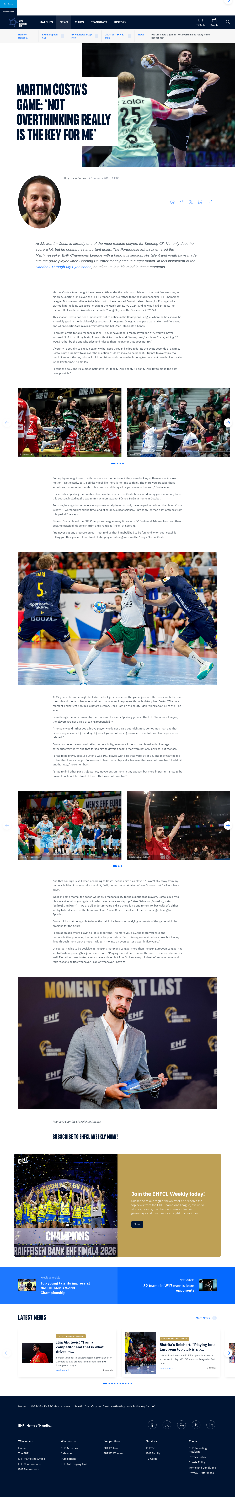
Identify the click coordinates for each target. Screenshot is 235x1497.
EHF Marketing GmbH (31, 1458)
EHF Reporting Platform (198, 1449)
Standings (99, 22)
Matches (46, 22)
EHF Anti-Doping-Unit (74, 1464)
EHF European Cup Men (81, 36)
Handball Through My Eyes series (63, 267)
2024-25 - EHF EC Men (114, 36)
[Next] (228, 422)
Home (22, 1406)
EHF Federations (28, 1469)
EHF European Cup (50, 36)
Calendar (66, 1453)
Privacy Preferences (201, 1472)
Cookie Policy (197, 1462)
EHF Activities (69, 1448)
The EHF (23, 1453)
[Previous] (7, 422)
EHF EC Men (111, 1448)
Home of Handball (23, 36)
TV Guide (151, 1458)
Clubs (79, 22)
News (64, 22)
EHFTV (150, 1448)
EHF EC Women (113, 1453)
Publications (68, 1458)
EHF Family (153, 1453)
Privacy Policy (197, 1457)
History (120, 22)
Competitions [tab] (8, 11)
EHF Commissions (29, 1464)
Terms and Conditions (202, 1467)
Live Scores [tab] (8, 4)
